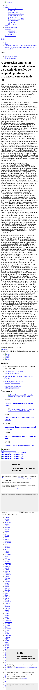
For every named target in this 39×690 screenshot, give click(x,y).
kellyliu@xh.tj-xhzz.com (12, 388)
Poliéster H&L (12, 17)
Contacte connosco (10, 36)
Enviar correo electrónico (8, 451)
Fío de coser (12, 24)
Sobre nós (8, 29)
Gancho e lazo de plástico (16, 14)
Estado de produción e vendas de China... (21, 446)
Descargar (11, 34)
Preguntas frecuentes (11, 27)
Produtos (7, 7)
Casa (6, 5)
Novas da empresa (10, 58)
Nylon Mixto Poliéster (15, 15)
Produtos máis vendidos (15, 9)
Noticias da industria (11, 56)
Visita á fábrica (12, 32)
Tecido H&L (12, 22)
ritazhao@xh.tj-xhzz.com (12, 373)
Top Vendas (11, 31)
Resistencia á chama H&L (16, 19)
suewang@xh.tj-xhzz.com (12, 383)
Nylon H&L (12, 10)
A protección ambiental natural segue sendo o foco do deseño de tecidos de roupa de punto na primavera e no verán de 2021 (21, 47)
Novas (6, 26)
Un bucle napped (13, 20)
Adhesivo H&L (13, 12)
